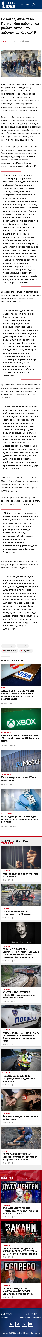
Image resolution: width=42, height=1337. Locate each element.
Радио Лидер (8, 4)
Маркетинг (31, 1314)
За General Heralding (30, 1317)
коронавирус (9, 646)
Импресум (6, 1314)
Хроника (5, 41)
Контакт (5, 1317)
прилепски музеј (10, 651)
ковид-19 (23, 646)
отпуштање (27, 651)
